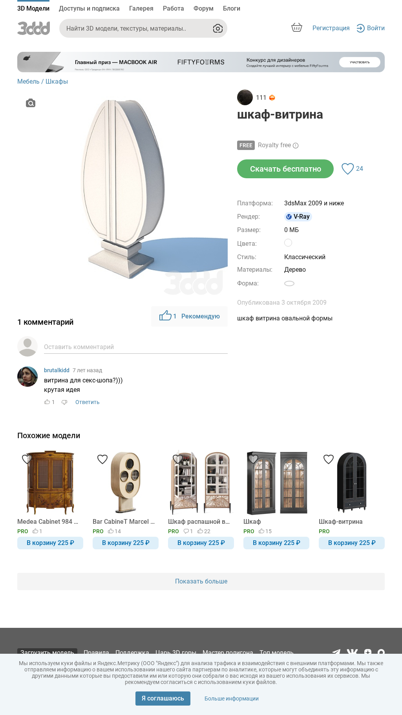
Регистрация (331, 28)
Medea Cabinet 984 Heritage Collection (48, 521)
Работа (173, 8)
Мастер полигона (228, 652)
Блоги (231, 8)
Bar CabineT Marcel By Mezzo (124, 521)
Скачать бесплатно (285, 169)
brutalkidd (56, 370)
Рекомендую (196, 316)
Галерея (141, 8)
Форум (204, 8)
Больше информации (232, 698)
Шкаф (252, 521)
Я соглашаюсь (163, 698)
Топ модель (276, 652)
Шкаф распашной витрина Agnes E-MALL (199, 521)
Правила (96, 652)
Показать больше (201, 581)
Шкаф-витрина (341, 521)
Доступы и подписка (89, 8)
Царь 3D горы (175, 652)
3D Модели (33, 8)
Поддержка (132, 652)
